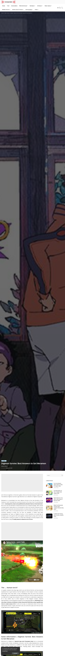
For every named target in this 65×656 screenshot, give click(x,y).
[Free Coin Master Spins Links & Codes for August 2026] (49, 485)
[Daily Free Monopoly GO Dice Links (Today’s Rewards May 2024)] (49, 508)
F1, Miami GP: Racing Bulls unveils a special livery (58, 515)
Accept (15, 653)
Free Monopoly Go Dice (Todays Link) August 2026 (58, 492)
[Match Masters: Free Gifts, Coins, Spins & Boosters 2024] (49, 500)
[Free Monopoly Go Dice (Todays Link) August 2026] (49, 492)
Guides (4, 460)
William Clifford (4, 466)
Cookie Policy (5, 651)
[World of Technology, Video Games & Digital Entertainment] (8, 2)
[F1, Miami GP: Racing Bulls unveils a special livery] (49, 516)
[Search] (62, 8)
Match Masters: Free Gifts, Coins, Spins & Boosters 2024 (58, 499)
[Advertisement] (22, 483)
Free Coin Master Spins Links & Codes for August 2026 (58, 485)
